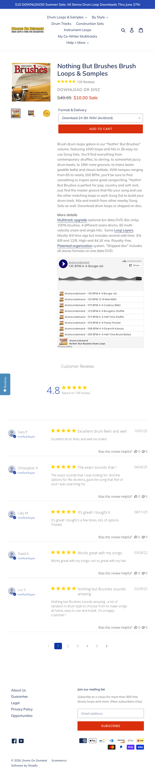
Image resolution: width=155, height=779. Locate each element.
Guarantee (19, 696)
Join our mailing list (91, 689)
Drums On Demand (34, 760)
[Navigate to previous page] (48, 646)
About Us (18, 690)
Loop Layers (123, 230)
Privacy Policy (22, 709)
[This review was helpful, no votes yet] (135, 451)
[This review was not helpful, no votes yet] (143, 451)
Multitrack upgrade (72, 220)
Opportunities (21, 715)
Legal (15, 703)
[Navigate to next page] (106, 646)
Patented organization (74, 246)
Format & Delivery (72, 110)
